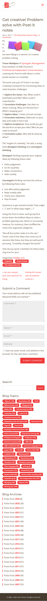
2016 (17, 544)
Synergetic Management (33, 63)
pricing (27, 466)
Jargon (8, 450)
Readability (27, 470)
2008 (17, 580)
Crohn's (23, 413)
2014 (17, 553)
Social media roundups (31, 474)
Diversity (36, 421)
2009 (17, 575)
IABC (28, 442)
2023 (17, 512)
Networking (10, 458)
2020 (17, 526)
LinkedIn (9, 454)
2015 (17, 548)
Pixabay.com (18, 257)
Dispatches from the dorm (15, 421)
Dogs (7, 425)
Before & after (11, 405)
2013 (17, 557)
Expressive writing (30, 434)
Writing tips (10, 486)
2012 (17, 562)
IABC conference (12, 446)
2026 (17, 499)
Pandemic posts (26, 462)
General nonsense (12, 442)
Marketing (24, 454)
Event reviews (22, 261)
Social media (10, 474)
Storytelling (9, 478)
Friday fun (30, 438)
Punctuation (10, 470)
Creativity (8, 261)
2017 (17, 539)
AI (36, 401)
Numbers (9, 462)
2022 (17, 517)
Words (23, 482)
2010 (17, 571)
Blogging (27, 405)
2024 (17, 508)
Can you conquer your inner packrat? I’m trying (12, 275)
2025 (17, 503)
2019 (17, 530)
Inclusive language (32, 446)
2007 (17, 584)
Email (18, 425)
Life (20, 450)
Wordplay (9, 482)
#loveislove (24, 401)
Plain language (11, 466)
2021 (17, 521)
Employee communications (16, 429)
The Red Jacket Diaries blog (25, 35)
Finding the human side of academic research (33, 275)
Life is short (33, 450)
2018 (17, 535)
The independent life (12, 265)
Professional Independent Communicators (22, 70)
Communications (24, 409)
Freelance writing (12, 438)
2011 (17, 566)
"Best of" (9, 401)
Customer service (12, 417)
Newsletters (27, 458)
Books (8, 409)
